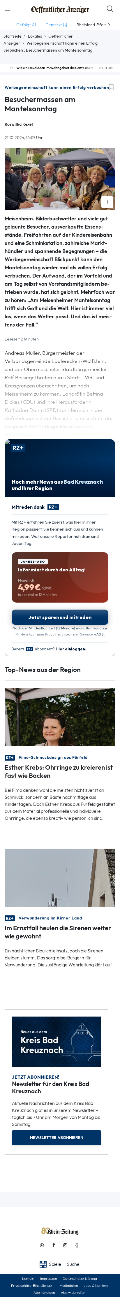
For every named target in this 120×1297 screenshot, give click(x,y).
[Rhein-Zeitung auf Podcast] (77, 1245)
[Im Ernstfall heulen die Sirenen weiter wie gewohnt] (60, 877)
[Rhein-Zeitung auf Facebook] (54, 1245)
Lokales (35, 36)
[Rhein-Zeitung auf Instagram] (65, 1245)
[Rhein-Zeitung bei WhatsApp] (42, 1245)
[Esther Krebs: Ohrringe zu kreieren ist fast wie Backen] (60, 716)
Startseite (12, 36)
